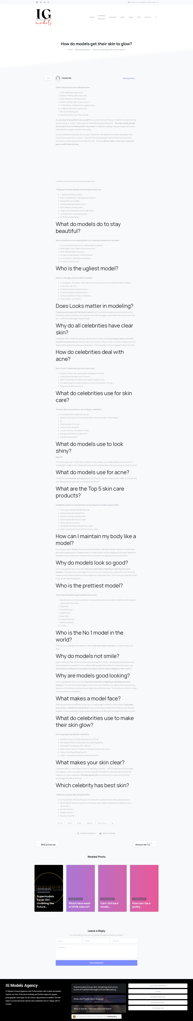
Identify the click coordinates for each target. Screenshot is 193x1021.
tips (113, 823)
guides (79, 823)
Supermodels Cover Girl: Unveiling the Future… (45, 901)
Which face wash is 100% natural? (79, 905)
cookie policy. (112, 1016)
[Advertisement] (96, 163)
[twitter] (44, 2)
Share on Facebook (87, 833)
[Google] (41, 2)
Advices (60, 823)
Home (70, 49)
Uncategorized (158, 1008)
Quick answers (102, 823)
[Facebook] (37, 2)
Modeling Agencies (158, 997)
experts (69, 823)
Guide (157, 991)
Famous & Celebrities (158, 986)
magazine (89, 823)
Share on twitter (109, 833)
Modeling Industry (83, 49)
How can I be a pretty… (141, 905)
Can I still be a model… (109, 905)
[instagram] (48, 2)
